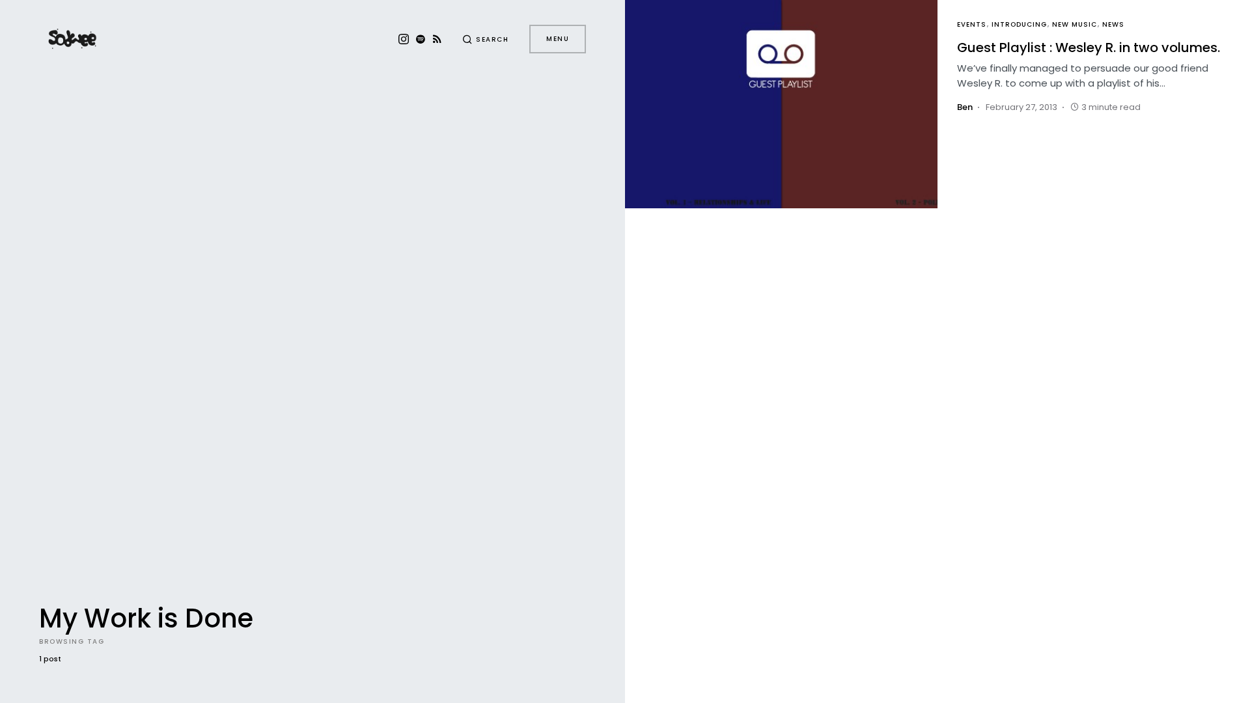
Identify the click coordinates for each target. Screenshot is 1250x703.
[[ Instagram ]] (403, 39)
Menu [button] (557, 39)
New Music (1074, 24)
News (1113, 24)
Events (971, 24)
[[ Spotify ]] (420, 39)
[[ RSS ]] (437, 39)
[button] (485, 39)
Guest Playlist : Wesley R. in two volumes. (1088, 47)
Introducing (1019, 24)
